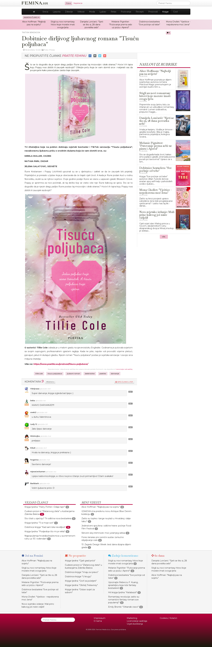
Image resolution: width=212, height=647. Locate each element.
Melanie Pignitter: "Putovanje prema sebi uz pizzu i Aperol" (120, 24)
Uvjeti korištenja (135, 624)
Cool (175, 11)
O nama (98, 621)
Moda (92, 11)
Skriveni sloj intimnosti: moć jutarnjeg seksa (103, 533)
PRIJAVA (49, 382)
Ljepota (56, 11)
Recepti (140, 11)
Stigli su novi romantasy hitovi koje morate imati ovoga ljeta (63, 24)
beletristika (90, 374)
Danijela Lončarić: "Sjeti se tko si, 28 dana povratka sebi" (91, 24)
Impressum (99, 618)
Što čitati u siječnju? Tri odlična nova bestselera (48, 518)
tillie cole (39, 374)
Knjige (165, 11)
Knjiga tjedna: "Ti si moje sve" (39, 522)
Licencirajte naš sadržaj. (124, 369)
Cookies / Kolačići (168, 618)
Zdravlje (69, 11)
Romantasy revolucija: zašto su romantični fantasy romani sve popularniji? (123, 599)
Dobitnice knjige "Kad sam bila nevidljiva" (45, 527)
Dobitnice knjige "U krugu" (78, 576)
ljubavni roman (73, 374)
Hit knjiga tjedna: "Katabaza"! (122, 592)
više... (164, 237)
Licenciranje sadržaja (137, 621)
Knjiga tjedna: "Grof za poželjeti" (81, 581)
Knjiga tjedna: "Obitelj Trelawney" (81, 585)
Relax (113, 11)
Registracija (78, 3)
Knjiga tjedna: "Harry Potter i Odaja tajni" (45, 507)
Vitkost (81, 11)
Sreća (45, 11)
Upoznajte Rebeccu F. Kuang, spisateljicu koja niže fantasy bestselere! (123, 585)
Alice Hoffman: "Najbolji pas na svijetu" (100, 507)
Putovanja (126, 11)
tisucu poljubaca (55, 374)
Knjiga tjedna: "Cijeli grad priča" (80, 560)
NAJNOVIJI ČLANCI (31, 17)
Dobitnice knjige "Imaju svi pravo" (81, 572)
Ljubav (103, 11)
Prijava (68, 3)
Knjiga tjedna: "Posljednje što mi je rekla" (45, 531)
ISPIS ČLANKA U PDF (125, 382)
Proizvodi (153, 11)
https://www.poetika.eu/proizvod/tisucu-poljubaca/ (60, 364)
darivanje (115, 374)
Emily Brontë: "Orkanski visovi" (123, 607)
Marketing (132, 618)
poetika (103, 374)
